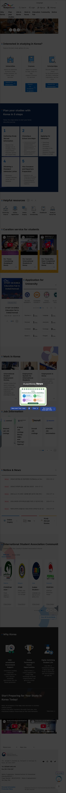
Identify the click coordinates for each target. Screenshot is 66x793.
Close (34, 408)
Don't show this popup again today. (47, 409)
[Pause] (29, 408)
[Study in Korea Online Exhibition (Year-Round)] (33, 396)
